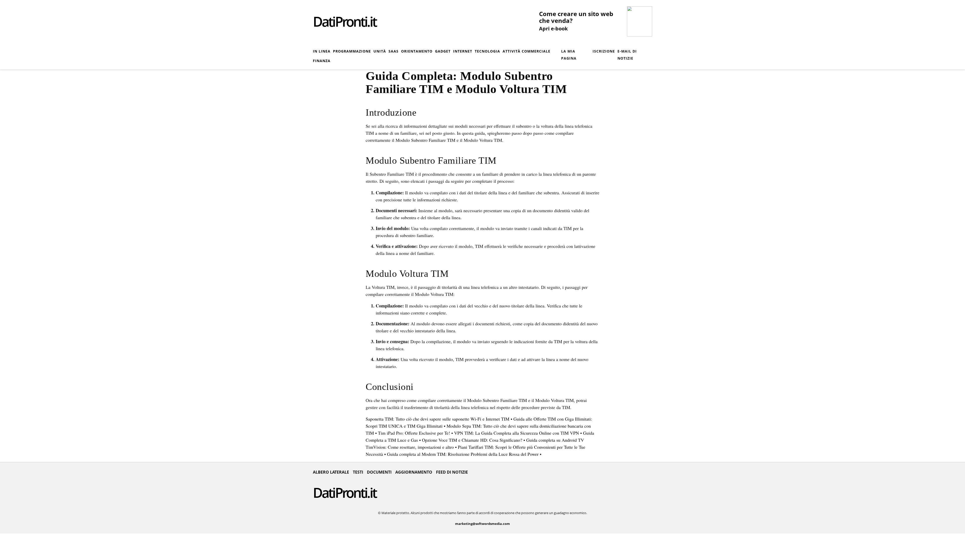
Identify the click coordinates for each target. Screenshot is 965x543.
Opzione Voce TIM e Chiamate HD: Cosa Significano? (472, 440)
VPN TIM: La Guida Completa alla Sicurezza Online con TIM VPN (516, 433)
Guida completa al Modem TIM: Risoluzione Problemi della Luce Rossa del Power (463, 454)
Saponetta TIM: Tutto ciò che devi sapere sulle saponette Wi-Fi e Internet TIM (437, 419)
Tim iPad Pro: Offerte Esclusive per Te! (414, 433)
